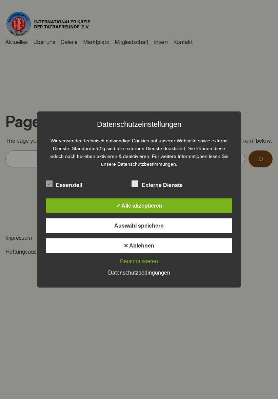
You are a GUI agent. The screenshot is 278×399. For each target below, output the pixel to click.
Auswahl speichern (139, 226)
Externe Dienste (162, 185)
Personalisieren (139, 261)
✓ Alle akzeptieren (139, 206)
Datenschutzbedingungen (139, 273)
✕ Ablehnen (139, 246)
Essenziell (69, 185)
